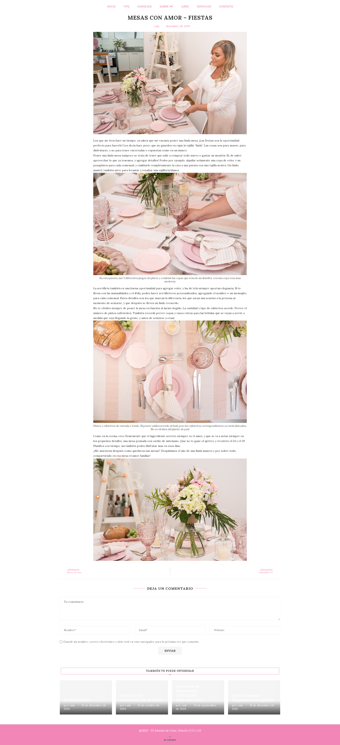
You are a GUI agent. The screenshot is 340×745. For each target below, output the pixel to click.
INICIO (111, 6)
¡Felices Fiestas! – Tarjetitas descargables (253, 697)
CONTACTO (226, 6)
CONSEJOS (144, 6)
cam (72, 705)
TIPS (126, 6)
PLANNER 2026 (77, 700)
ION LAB (195, 730)
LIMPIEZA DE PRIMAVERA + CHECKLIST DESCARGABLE (189, 693)
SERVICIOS (204, 6)
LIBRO (185, 6)
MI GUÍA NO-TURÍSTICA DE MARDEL (141, 697)
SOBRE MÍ (166, 6)
